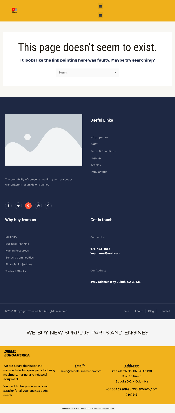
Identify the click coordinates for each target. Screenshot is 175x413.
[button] (100, 6)
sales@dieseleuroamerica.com (81, 371)
